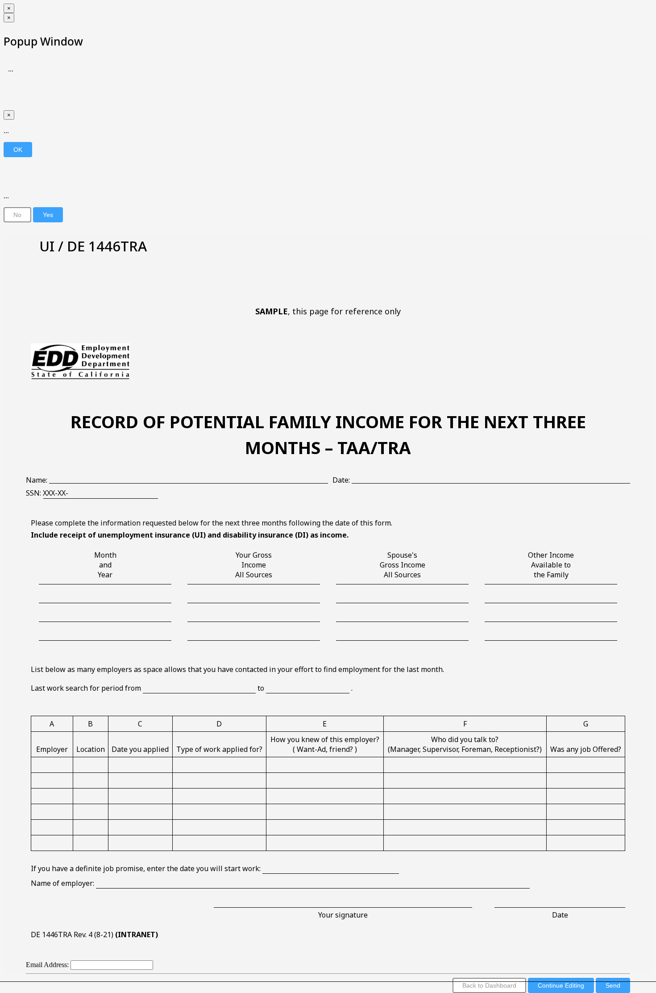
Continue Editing (561, 985)
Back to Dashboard (489, 985)
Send (613, 985)
